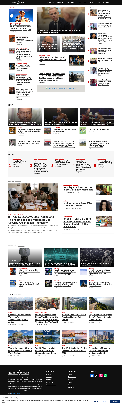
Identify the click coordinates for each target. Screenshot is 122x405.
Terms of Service (51, 385)
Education (71, 387)
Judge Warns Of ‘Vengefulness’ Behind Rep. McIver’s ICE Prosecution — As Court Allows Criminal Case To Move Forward (105, 38)
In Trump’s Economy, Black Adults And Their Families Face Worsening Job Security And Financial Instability (31, 219)
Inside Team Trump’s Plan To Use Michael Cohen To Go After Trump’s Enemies (104, 82)
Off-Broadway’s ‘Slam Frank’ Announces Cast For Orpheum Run (23, 66)
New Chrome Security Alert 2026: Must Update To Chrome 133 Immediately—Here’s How (65, 284)
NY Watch (60, 2)
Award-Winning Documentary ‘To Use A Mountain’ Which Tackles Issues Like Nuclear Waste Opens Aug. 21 (24, 79)
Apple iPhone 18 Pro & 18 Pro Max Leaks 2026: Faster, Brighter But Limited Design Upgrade (65, 272)
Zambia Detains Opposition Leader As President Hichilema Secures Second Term (105, 71)
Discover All (18, 181)
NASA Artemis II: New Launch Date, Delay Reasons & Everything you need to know (100, 284)
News (54, 127)
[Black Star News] (18, 2)
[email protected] (15, 393)
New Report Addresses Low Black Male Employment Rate (78, 188)
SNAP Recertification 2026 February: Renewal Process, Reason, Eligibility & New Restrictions (77, 223)
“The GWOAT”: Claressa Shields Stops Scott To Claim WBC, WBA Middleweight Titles (96, 123)
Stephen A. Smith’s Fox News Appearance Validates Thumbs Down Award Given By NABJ (25, 123)
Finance (14, 214)
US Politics (50, 2)
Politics (70, 385)
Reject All (104, 401)
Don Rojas (57, 148)
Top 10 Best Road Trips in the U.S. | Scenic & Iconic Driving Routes (100, 317)
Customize (94, 401)
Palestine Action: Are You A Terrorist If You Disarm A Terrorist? (105, 25)
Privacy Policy (50, 382)
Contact (48, 379)
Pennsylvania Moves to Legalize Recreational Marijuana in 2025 (99, 350)
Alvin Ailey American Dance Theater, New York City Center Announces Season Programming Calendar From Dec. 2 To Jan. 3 (24, 54)
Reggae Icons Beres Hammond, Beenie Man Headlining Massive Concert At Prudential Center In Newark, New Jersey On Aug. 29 (20, 27)
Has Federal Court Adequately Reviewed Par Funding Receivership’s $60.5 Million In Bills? (48, 47)
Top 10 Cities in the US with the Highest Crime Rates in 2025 (74, 350)
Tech (26, 268)
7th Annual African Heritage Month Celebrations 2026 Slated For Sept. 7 (24, 40)
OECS (20, 145)
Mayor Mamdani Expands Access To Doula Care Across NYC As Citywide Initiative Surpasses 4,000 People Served (105, 14)
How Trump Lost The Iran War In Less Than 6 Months (105, 60)
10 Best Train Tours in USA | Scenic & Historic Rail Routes (74, 317)
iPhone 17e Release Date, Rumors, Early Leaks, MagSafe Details (29, 284)
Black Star (13, 31)
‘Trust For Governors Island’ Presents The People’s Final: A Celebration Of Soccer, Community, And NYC (99, 144)
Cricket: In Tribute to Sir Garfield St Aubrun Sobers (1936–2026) (29, 142)
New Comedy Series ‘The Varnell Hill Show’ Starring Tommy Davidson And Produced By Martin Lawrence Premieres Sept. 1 (24, 93)
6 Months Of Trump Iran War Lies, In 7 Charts (19, 162)
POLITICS (20, 127)
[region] (61, 400)
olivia (21, 275)
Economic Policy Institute (17, 235)
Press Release (19, 35)
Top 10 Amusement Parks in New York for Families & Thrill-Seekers (20, 350)
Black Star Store (103, 2)
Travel (10, 312)
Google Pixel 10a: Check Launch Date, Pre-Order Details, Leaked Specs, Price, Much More (100, 272)
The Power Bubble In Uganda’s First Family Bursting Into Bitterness (105, 51)
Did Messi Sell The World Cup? (99, 129)
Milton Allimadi (70, 208)
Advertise (49, 377)
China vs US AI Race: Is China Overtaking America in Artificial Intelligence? (29, 272)
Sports (92, 2)
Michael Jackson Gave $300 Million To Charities (77, 204)
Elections (70, 379)
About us (48, 374)
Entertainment (71, 2)
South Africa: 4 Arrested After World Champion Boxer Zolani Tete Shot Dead (61, 123)
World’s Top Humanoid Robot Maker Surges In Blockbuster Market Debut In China (25, 264)
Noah (65, 322)
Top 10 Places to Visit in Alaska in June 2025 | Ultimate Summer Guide (46, 350)
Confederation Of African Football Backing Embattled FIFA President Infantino (29, 131)
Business (12, 23)
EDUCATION (83, 2)
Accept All (115, 401)
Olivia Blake (69, 229)
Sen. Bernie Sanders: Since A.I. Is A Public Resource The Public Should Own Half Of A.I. (60, 264)
